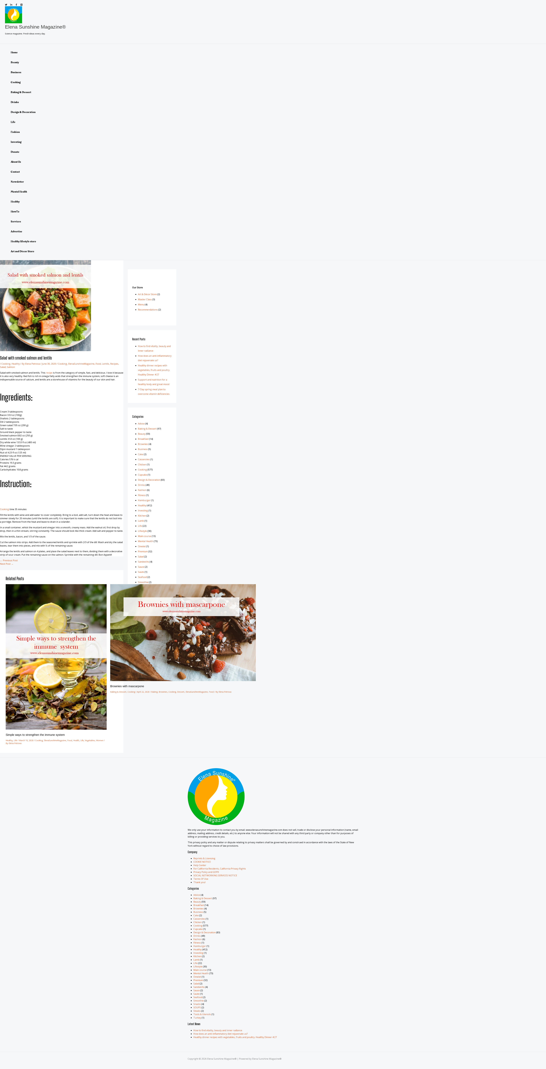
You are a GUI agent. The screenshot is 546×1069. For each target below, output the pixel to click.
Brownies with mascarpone (127, 686)
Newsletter (17, 182)
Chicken (142, 464)
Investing (16, 142)
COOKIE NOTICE (202, 861)
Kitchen (142, 515)
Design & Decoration (23, 112)
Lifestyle (142, 531)
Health (76, 740)
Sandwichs (143, 561)
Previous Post (9, 560)
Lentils (105, 363)
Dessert (180, 691)
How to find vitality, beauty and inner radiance (217, 1030)
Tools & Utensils (202, 1014)
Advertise (16, 231)
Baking (154, 691)
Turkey (197, 1017)
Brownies (163, 691)
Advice (141, 423)
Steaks (196, 1010)
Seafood (142, 577)
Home (14, 52)
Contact (15, 172)
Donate (15, 152)
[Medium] (21, 5)
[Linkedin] (11, 5)
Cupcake (142, 474)
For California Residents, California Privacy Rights (219, 868)
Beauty (15, 62)
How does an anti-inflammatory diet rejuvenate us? (220, 1033)
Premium (143, 551)
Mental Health (19, 192)
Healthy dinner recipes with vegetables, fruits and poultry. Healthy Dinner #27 (154, 370)
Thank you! (199, 882)
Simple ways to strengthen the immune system (35, 734)
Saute (141, 572)
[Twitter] (6, 5)
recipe (49, 372)
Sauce (141, 566)
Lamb (141, 520)
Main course (144, 536)
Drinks (15, 102)
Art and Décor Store (22, 251)
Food (98, 363)
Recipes (114, 363)
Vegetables (90, 740)
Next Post (6, 563)
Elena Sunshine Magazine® (35, 27)
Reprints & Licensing (204, 858)
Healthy (15, 202)
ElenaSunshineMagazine (81, 363)
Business (16, 72)
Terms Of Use (200, 878)
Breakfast (143, 439)
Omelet (142, 546)
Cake (140, 454)
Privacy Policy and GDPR (206, 872)
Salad (3, 367)
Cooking (16, 82)
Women (99, 740)
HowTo (15, 211)
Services (16, 221)
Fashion (15, 132)
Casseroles (144, 459)
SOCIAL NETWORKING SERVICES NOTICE (215, 875)
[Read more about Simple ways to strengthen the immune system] (56, 728)
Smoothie (143, 582)
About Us (16, 162)
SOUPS (197, 1007)
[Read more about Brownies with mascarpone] (183, 680)
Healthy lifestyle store (23, 241)
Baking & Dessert (21, 92)
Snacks (197, 1004)
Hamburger (144, 500)
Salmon (11, 367)
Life (13, 122)
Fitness (141, 495)
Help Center (199, 865)
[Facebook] (16, 5)
